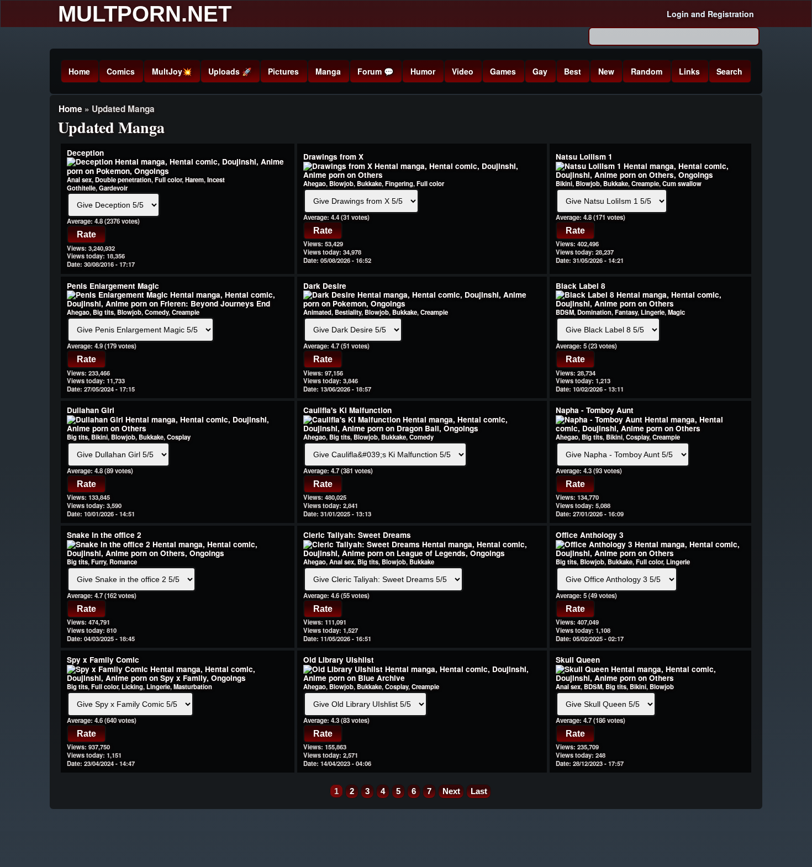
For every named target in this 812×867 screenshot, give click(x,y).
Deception (85, 152)
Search (729, 71)
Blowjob (341, 183)
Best (572, 71)
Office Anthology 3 (590, 535)
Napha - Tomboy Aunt (595, 410)
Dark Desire (324, 286)
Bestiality (348, 312)
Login (678, 13)
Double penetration (123, 179)
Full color (168, 179)
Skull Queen (578, 659)
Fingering (399, 183)
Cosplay (179, 436)
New (606, 71)
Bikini (564, 183)
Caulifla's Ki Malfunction (347, 410)
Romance (123, 561)
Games (503, 71)
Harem (194, 179)
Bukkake (369, 183)
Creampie (645, 183)
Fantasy (626, 312)
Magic (676, 312)
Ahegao (314, 183)
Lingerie (653, 312)
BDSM (565, 312)
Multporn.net (144, 14)
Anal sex (79, 179)
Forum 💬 (375, 71)
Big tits (103, 312)
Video (462, 71)
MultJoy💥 (172, 71)
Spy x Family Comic (103, 659)
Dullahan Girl (90, 410)
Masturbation (192, 686)
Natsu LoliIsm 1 (584, 156)
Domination (594, 312)
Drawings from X (333, 156)
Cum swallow (682, 183)
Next (451, 791)
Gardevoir (113, 187)
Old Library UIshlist (338, 659)
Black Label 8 (580, 286)
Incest (216, 179)
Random (646, 71)
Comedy (156, 312)
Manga (328, 71)
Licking (132, 686)
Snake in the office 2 (104, 535)
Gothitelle (81, 187)
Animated (317, 312)
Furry (98, 561)
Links (689, 71)
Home (79, 71)
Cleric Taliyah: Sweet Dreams (357, 535)
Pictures (283, 71)
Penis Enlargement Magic (113, 286)
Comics (121, 71)
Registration (731, 13)
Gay (539, 71)
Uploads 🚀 (229, 71)
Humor (422, 71)
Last (479, 791)
